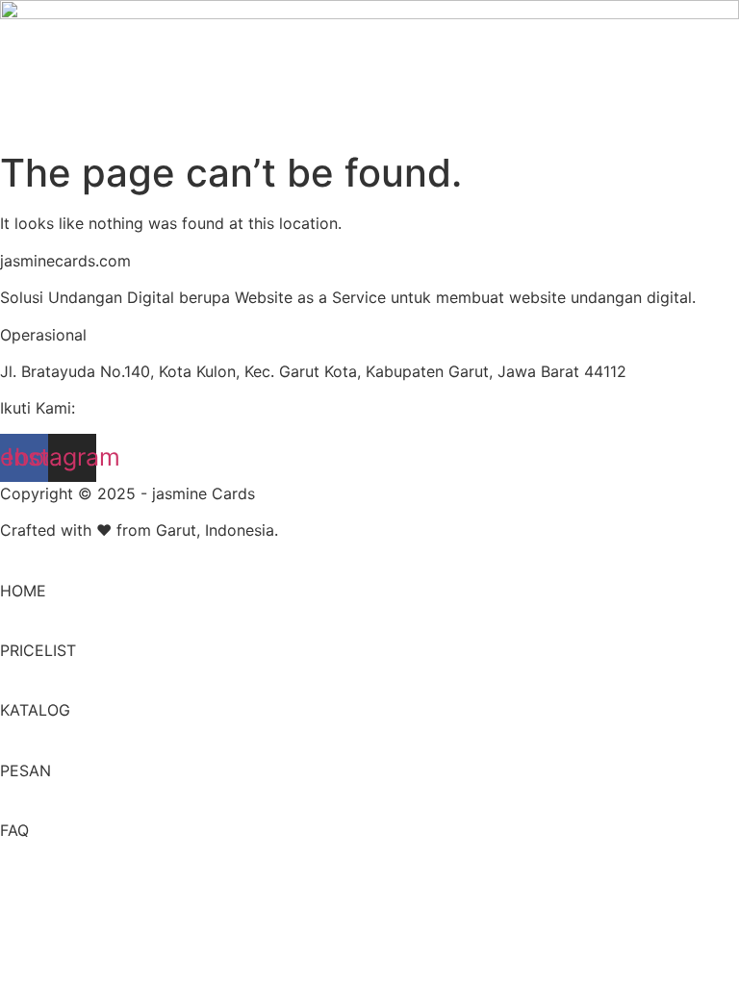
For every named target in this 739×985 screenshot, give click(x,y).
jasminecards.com (65, 260)
